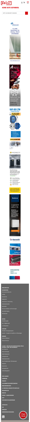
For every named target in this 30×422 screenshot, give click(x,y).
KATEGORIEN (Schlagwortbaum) (8, 400)
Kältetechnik (4, 299)
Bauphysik (4, 363)
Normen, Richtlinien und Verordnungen (9, 308)
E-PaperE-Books (23, 415)
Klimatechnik (4, 296)
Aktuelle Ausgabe (5, 320)
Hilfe (3, 397)
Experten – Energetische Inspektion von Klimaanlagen (12, 333)
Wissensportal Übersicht (6, 292)
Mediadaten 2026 (5, 390)
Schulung (4, 328)
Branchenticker (5, 287)
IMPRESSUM (4, 409)
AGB (3, 407)
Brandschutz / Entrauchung (7, 301)
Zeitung (3, 319)
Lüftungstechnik (5, 356)
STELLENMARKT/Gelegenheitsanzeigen (9, 383)
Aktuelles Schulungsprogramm (7, 330)
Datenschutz (4, 404)
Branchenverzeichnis (6, 385)
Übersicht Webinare (5, 338)
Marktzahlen (4, 306)
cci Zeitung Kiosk (5, 325)
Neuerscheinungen (5, 351)
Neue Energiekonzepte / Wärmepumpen (9, 361)
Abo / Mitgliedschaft (6, 323)
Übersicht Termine (5, 340)
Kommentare (4, 378)
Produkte (4, 380)
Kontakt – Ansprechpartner (8, 395)
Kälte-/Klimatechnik (5, 354)
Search (26, 13)
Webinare (4, 336)
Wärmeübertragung (5, 311)
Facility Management (5, 370)
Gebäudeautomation (6, 303)
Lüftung (3, 294)
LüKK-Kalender (5, 376)
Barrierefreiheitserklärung (8, 412)
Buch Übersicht (5, 349)
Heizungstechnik (5, 368)
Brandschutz (4, 366)
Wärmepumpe (4, 313)
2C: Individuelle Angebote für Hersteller (10, 388)
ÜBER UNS (4, 392)
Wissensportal (5, 290)
